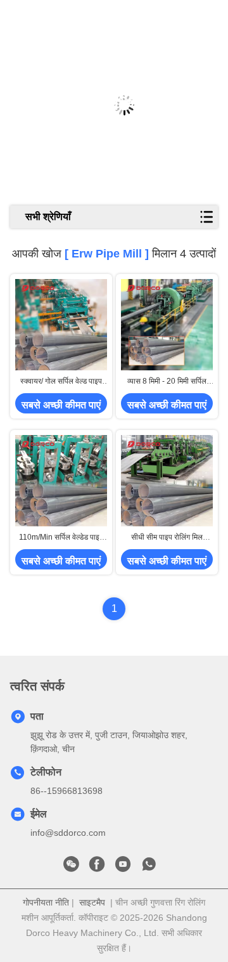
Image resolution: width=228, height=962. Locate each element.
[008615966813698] (149, 867)
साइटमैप (92, 902)
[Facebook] (97, 867)
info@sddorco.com (68, 833)
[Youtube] (123, 867)
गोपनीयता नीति (46, 902)
